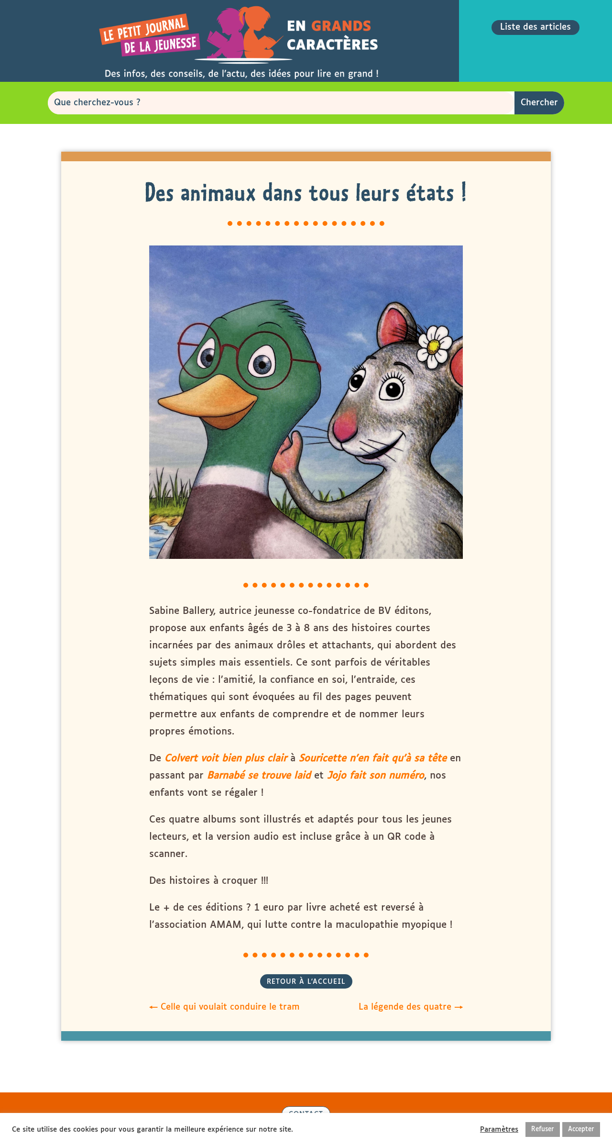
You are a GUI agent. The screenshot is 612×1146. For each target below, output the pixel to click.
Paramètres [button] (499, 1129)
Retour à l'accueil (306, 982)
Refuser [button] (542, 1129)
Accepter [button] (581, 1129)
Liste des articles (535, 27)
